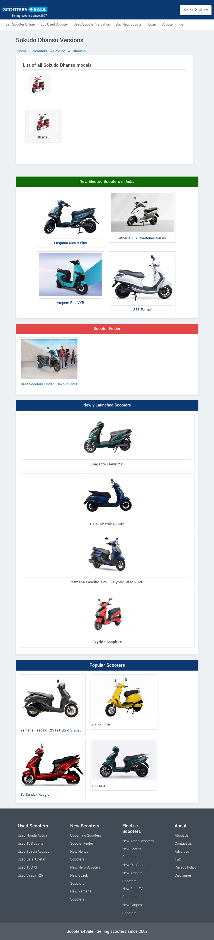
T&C (178, 859)
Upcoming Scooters (85, 835)
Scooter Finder (173, 24)
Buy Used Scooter (54, 24)
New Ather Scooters (138, 841)
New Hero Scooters (85, 867)
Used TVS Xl (27, 867)
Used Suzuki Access (33, 851)
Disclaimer (183, 875)
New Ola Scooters (136, 864)
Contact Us (183, 843)
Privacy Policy (185, 867)
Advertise (182, 851)
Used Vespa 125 (30, 875)
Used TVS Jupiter (31, 843)
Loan (152, 24)
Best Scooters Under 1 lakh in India (49, 384)
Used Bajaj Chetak (32, 859)
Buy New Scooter (129, 24)
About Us (182, 835)
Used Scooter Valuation (92, 24)
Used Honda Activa (32, 835)
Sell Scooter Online (20, 24)
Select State (194, 10)
